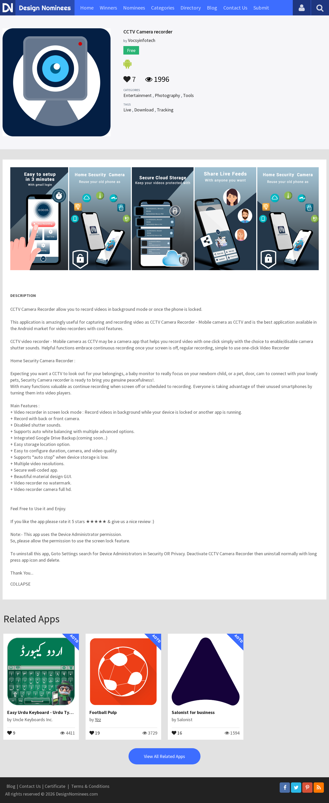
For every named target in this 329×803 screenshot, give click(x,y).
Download (144, 110)
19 (97, 732)
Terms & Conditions (90, 786)
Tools (188, 95)
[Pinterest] (307, 787)
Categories (162, 7)
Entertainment (137, 95)
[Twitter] (296, 787)
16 (179, 732)
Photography (167, 95)
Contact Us (235, 7)
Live (127, 110)
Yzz (98, 719)
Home (87, 7)
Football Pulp (103, 712)
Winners (108, 7)
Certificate (55, 786)
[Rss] (319, 787)
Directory (190, 7)
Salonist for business (193, 712)
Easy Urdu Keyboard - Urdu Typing (42, 712)
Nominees (134, 7)
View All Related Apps (164, 756)
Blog (212, 7)
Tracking (165, 110)
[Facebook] (285, 787)
